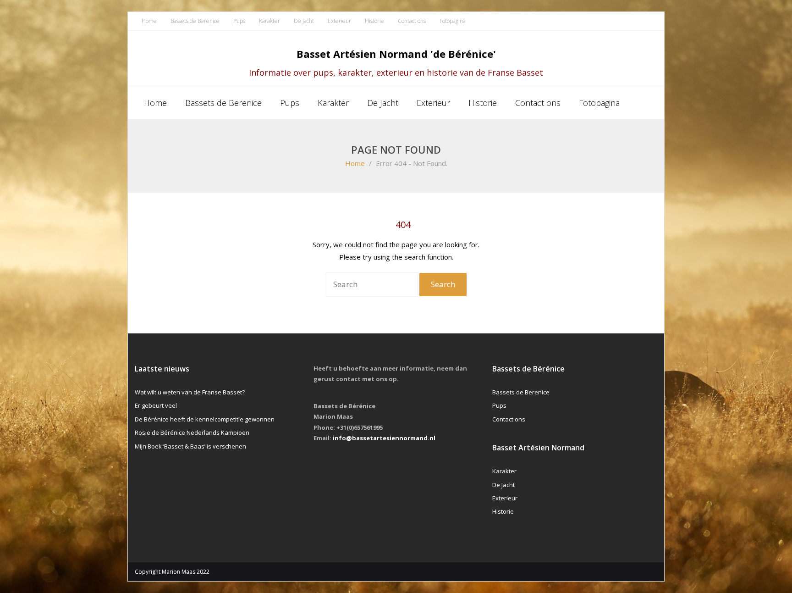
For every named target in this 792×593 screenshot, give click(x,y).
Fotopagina (453, 21)
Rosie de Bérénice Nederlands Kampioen (192, 432)
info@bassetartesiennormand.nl (384, 438)
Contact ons (412, 21)
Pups (239, 21)
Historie (374, 21)
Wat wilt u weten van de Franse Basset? (190, 392)
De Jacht (304, 21)
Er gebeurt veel (156, 405)
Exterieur (339, 21)
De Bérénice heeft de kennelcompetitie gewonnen (205, 419)
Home (149, 21)
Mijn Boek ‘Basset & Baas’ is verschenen (190, 446)
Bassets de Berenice (195, 21)
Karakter (269, 21)
